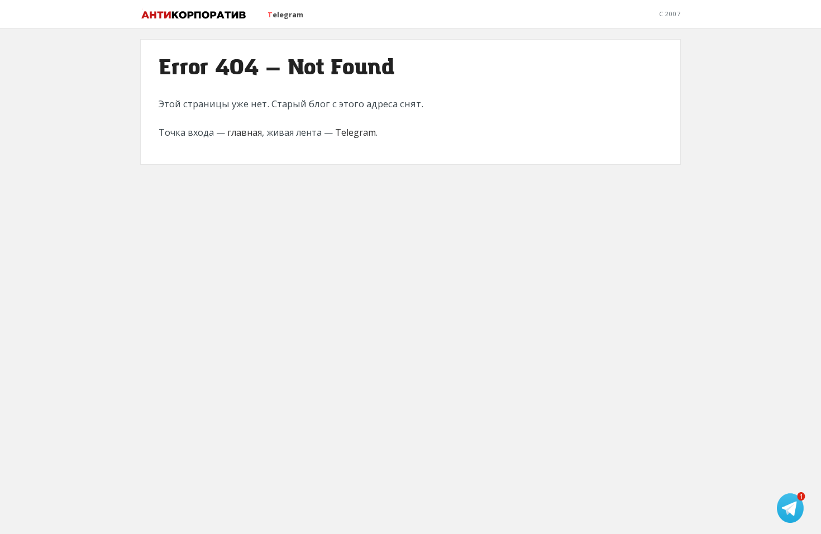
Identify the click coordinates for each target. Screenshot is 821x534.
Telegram (285, 14)
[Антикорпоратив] (194, 14)
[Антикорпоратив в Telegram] (792, 507)
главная (244, 132)
